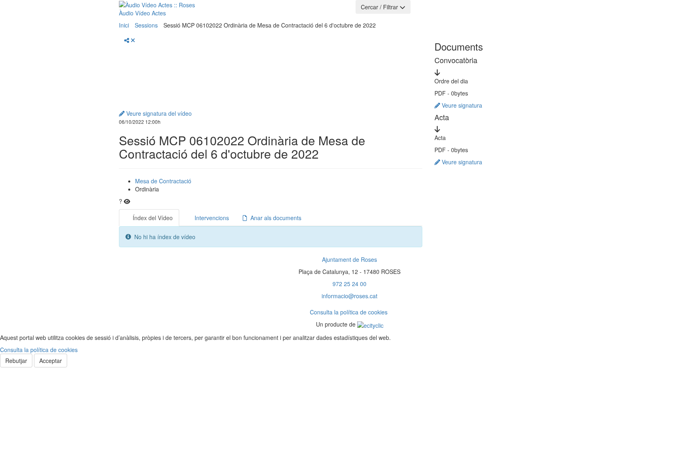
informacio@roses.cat (349, 296)
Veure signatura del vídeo (158, 113)
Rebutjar (16, 361)
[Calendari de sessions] (242, 10)
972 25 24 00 (349, 284)
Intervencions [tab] (211, 218)
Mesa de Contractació (163, 181)
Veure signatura (461, 105)
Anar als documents (274, 218)
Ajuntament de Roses (349, 259)
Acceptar (50, 361)
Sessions (146, 25)
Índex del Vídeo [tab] (152, 218)
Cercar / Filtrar (380, 7)
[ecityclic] (370, 324)
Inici (124, 25)
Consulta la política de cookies (349, 312)
